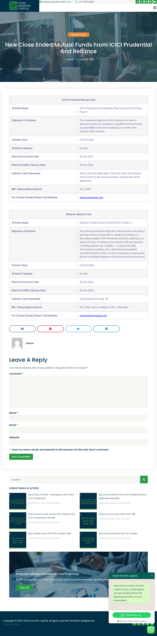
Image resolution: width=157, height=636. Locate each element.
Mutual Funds (78, 34)
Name (13, 412)
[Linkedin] (151, 2)
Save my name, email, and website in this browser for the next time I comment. (60, 449)
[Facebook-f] (137, 2)
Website (14, 437)
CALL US (24, 587)
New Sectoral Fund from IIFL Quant (118, 533)
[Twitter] (146, 2)
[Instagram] (142, 2)
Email (13, 425)
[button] (154, 7)
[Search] (144, 479)
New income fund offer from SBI (117, 514)
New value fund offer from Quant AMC (50, 533)
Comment (16, 373)
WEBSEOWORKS (11, 624)
